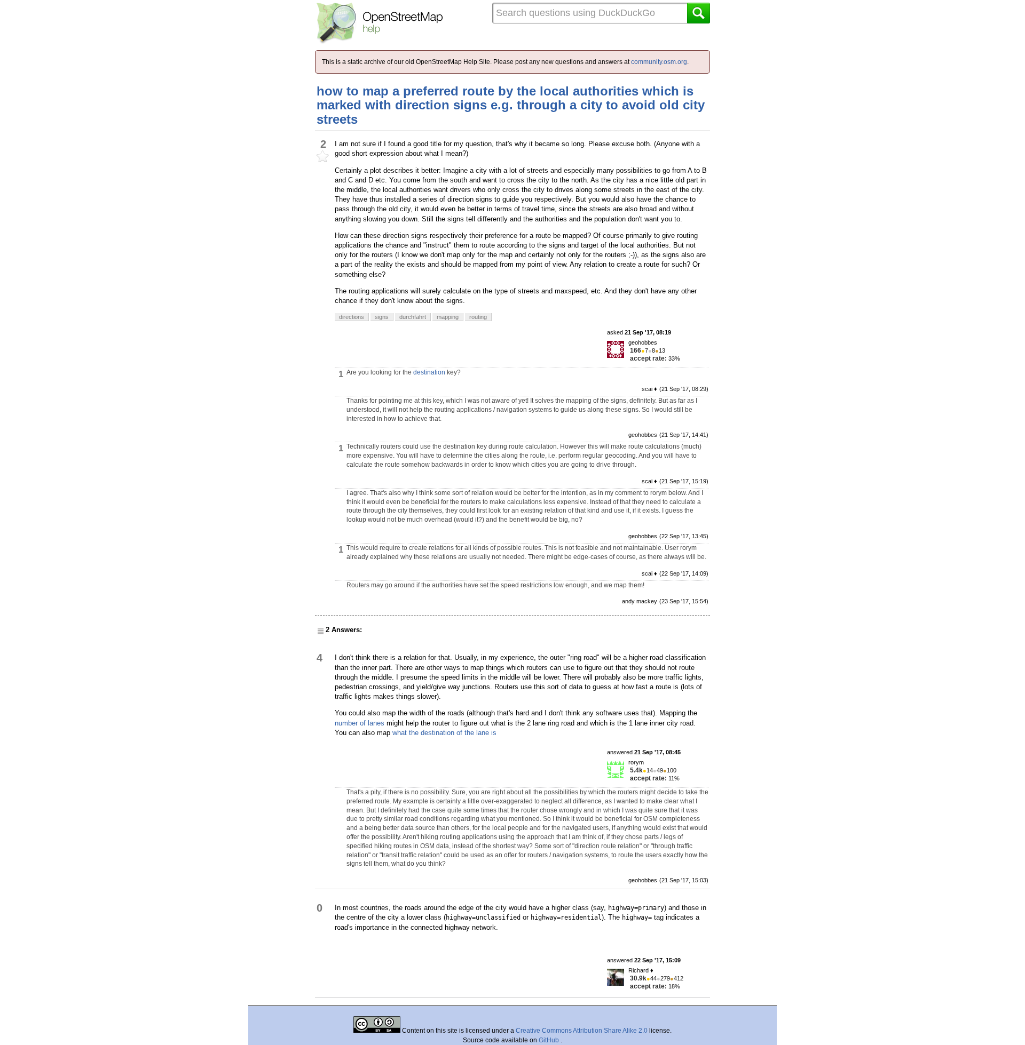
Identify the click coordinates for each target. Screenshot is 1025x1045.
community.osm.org (659, 62)
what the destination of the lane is (444, 733)
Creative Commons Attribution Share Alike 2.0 (582, 1030)
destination (429, 372)
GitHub (550, 1040)
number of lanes (359, 723)
